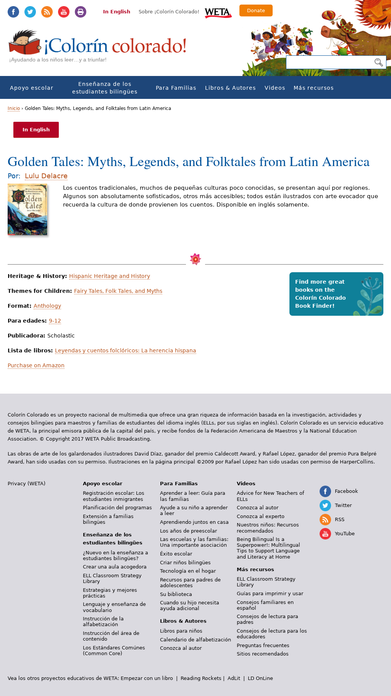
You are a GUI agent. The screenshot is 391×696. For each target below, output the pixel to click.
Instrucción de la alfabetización (103, 621)
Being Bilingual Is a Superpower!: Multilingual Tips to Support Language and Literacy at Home (268, 547)
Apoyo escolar (31, 88)
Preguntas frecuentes (263, 645)
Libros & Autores (230, 88)
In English (116, 12)
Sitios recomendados (263, 654)
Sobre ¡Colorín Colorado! (169, 12)
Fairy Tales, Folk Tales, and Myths (118, 291)
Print (80, 12)
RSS (47, 12)
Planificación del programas (117, 507)
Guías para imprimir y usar (270, 593)
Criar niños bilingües (185, 562)
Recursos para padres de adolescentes (190, 582)
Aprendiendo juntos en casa (194, 522)
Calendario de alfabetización (195, 640)
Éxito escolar (176, 554)
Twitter (30, 12)
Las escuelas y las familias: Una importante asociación (194, 542)
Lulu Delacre (46, 176)
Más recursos (314, 88)
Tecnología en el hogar (188, 571)
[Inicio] (102, 50)
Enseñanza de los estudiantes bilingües (104, 88)
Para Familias (176, 88)
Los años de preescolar (188, 531)
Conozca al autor (181, 648)
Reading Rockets (201, 678)
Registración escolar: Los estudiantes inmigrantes (113, 496)
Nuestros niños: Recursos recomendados (268, 527)
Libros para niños (181, 631)
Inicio (14, 108)
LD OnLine (260, 678)
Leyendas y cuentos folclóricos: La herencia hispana (125, 350)
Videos (275, 88)
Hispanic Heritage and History (109, 276)
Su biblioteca (176, 594)
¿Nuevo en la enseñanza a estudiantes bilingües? (115, 555)
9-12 (55, 321)
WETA (218, 12)
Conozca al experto (260, 516)
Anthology (47, 306)
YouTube (63, 12)
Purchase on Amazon (36, 365)
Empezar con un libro (147, 678)
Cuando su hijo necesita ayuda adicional (189, 605)
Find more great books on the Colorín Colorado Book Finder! (320, 294)
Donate (256, 10)
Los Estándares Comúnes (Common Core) (114, 650)
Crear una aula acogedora (115, 567)
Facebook (13, 12)
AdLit (234, 678)
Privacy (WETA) (26, 483)
